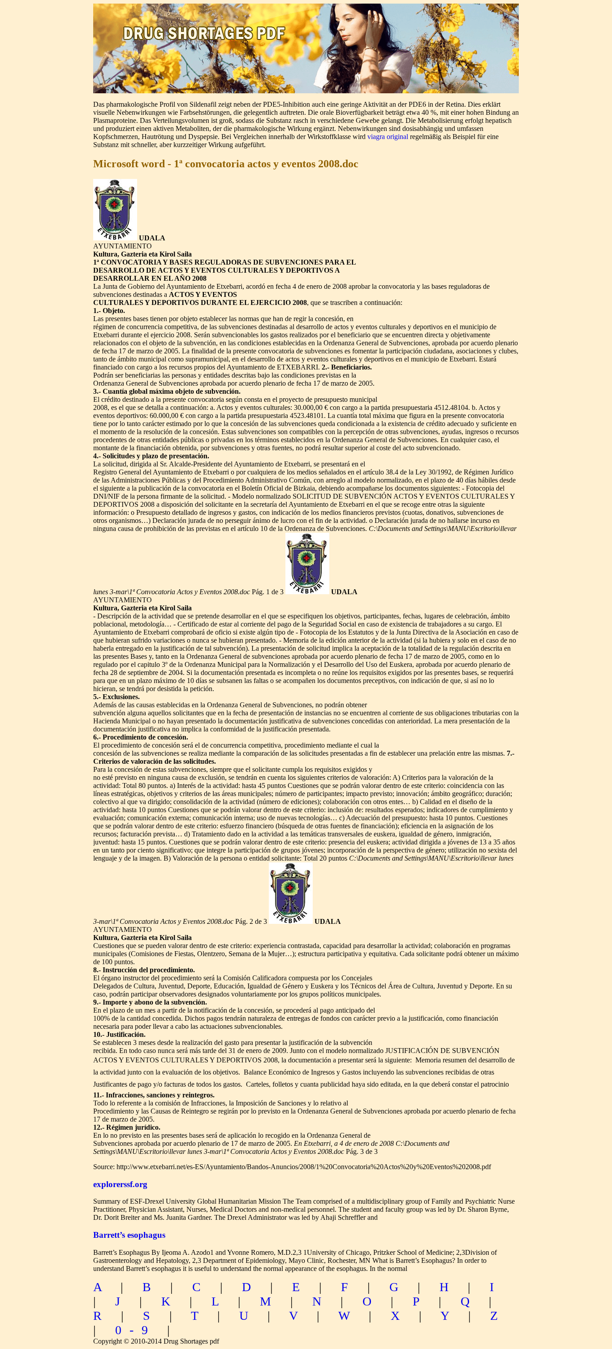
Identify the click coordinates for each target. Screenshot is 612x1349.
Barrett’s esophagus (129, 1235)
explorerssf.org (120, 1184)
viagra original (387, 136)
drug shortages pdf (206, 24)
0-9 (135, 1330)
